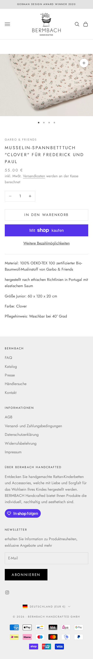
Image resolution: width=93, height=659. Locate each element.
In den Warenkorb (46, 214)
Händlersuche (15, 383)
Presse (10, 375)
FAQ (8, 357)
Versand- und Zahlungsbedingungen (33, 426)
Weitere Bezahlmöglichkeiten (46, 243)
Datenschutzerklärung (22, 434)
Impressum (13, 452)
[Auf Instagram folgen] (7, 592)
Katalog (11, 366)
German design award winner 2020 (46, 4)
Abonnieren (26, 574)
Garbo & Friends (21, 139)
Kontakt (10, 392)
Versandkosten (34, 176)
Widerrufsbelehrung (20, 443)
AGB (8, 417)
